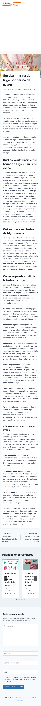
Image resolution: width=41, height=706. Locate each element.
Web (5, 672)
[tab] (16, 599)
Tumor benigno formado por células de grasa (10, 537)
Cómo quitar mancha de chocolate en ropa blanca (31, 537)
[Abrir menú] (37, 3)
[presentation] (10, 564)
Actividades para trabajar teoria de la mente (10, 579)
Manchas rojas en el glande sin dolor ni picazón (29, 579)
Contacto (20, 700)
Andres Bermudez (10, 591)
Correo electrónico (11, 663)
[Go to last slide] (5, 578)
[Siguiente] (35, 578)
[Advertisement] (20, 29)
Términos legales (28, 697)
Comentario (9, 626)
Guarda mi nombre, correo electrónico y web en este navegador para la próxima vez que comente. (20, 679)
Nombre (7, 653)
